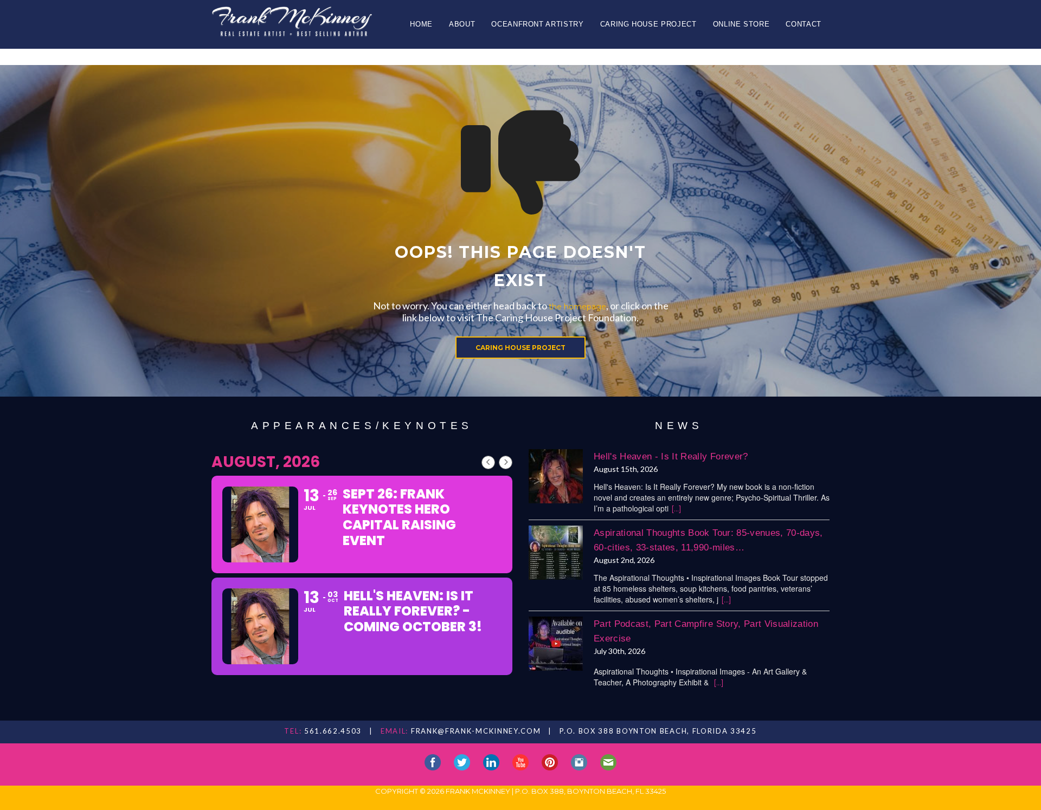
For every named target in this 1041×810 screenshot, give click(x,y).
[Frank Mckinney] (291, 25)
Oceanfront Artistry (537, 24)
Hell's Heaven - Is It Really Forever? (671, 456)
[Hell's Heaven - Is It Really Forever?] (556, 476)
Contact (803, 24)
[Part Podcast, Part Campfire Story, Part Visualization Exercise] (556, 644)
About (462, 24)
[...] (676, 509)
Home (421, 24)
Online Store (741, 24)
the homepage (577, 307)
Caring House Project (648, 24)
